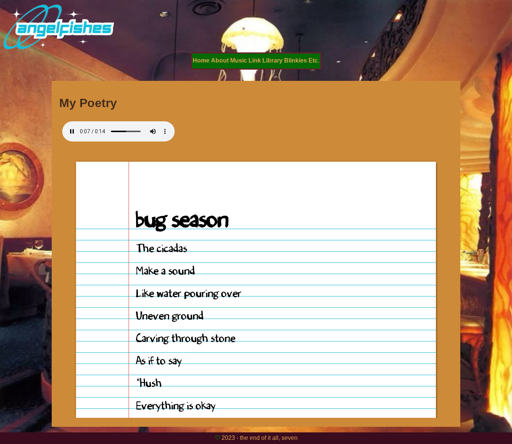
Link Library (266, 60)
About (220, 60)
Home (201, 60)
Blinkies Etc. (301, 60)
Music (238, 60)
